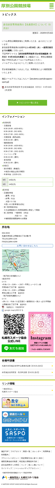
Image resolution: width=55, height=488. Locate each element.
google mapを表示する (14, 310)
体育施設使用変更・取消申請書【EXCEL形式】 (21, 372)
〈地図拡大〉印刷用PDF (14, 307)
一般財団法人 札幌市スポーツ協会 (10, 390)
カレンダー (36, 451)
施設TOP (5, 451)
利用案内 (4, 455)
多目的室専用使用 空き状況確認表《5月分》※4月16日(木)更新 (28, 88)
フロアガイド (15, 451)
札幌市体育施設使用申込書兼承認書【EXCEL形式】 (22, 366)
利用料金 (46, 451)
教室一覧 (26, 451)
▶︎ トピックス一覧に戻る (27, 103)
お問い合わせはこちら (27, 246)
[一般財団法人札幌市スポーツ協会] (20, 477)
